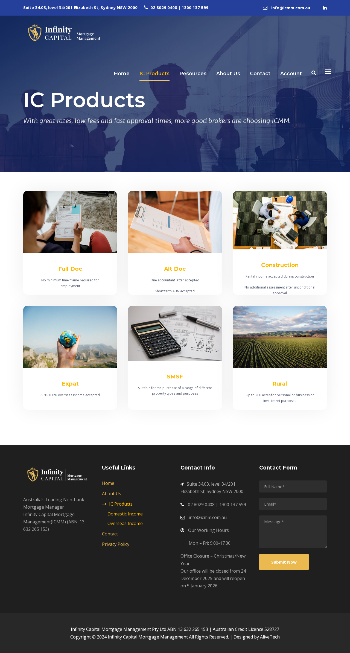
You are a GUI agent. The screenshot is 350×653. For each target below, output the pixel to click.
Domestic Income (125, 514)
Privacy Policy (115, 544)
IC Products (154, 74)
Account (291, 74)
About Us (228, 74)
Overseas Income (125, 523)
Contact (260, 74)
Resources (192, 74)
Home (122, 74)
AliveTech (270, 637)
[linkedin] (325, 8)
